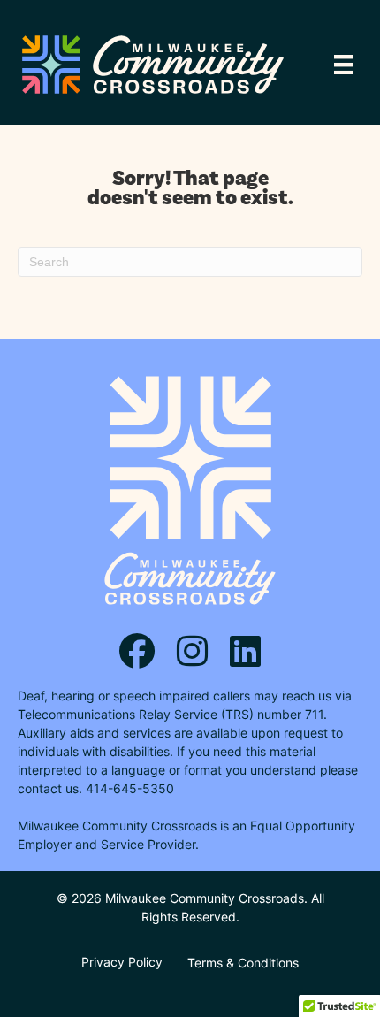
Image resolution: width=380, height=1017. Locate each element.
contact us (48, 788)
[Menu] (344, 64)
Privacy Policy (122, 961)
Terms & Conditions (243, 962)
